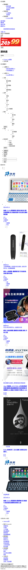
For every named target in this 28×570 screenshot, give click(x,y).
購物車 (2, 22)
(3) (10, 68)
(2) (10, 70)
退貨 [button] (9, 29)
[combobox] (14, 52)
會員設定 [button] (12, 29)
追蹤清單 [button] (5, 29)
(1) (10, 75)
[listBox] (14, 165)
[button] (14, 10)
